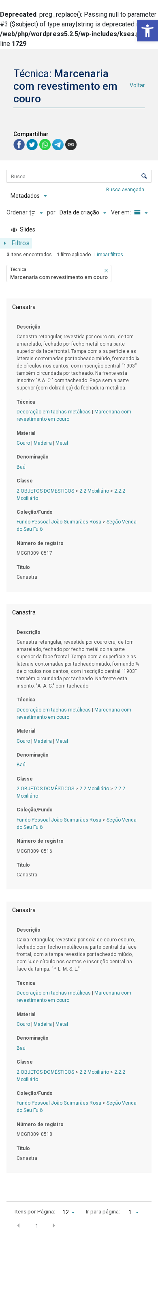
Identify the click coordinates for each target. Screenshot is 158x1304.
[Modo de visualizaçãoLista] (140, 213)
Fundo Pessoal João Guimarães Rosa (59, 522)
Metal (62, 443)
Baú (21, 467)
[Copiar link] (71, 144)
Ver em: (121, 212)
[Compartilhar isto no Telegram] (58, 144)
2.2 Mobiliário (94, 491)
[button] (147, 30)
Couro (23, 443)
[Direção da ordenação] (37, 213)
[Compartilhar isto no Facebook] (19, 144)
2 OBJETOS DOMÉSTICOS (45, 491)
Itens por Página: (35, 1211)
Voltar (137, 85)
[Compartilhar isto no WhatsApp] (45, 144)
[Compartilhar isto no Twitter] (32, 144)
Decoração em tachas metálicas (54, 412)
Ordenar (17, 212)
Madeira (43, 443)
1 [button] (36, 1225)
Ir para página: (103, 1211)
